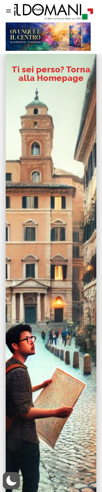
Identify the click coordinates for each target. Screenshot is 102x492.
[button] (11, 480)
